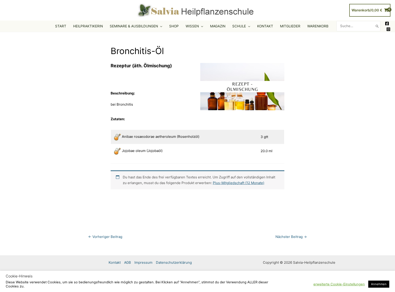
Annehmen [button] (379, 284)
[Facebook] (387, 23)
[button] (160, 26)
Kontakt (115, 262)
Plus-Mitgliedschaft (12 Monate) (238, 183)
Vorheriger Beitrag (105, 237)
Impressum (143, 262)
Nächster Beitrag (291, 237)
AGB (127, 262)
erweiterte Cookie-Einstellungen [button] (339, 284)
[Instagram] (388, 29)
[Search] (377, 26)
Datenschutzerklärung (174, 262)
